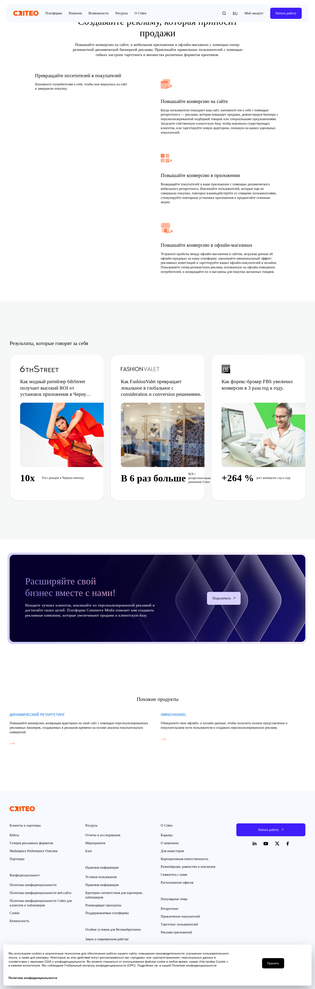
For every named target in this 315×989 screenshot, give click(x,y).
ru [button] (235, 13)
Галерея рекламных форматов (31, 843)
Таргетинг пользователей (179, 924)
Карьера (166, 835)
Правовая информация (101, 885)
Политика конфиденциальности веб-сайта (40, 893)
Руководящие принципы (103, 905)
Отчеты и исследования (102, 835)
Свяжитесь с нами (174, 874)
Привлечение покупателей (180, 916)
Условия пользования (101, 877)
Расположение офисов (177, 882)
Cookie (15, 913)
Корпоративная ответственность (184, 859)
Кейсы (14, 835)
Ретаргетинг (170, 908)
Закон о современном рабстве (107, 939)
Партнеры (17, 859)
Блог (88, 851)
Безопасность (19, 921)
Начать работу (286, 13)
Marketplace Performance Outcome (34, 851)
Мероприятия (95, 843)
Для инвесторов (172, 851)
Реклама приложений (176, 932)
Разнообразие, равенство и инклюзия (188, 866)
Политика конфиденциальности (33, 885)
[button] (224, 13)
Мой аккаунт (253, 13)
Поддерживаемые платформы (107, 913)
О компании (170, 843)
